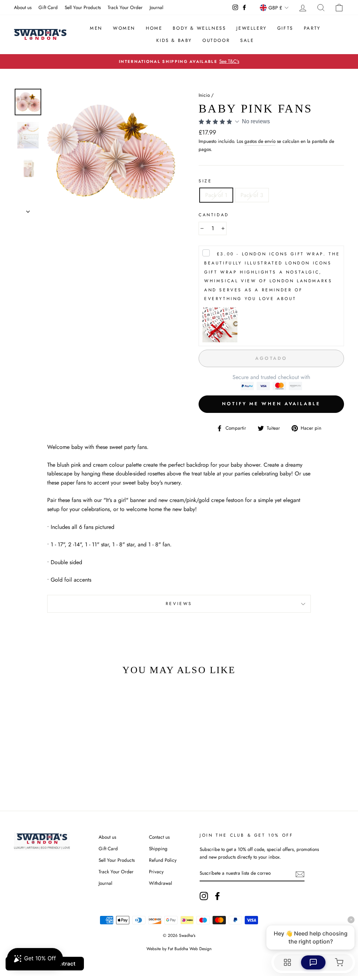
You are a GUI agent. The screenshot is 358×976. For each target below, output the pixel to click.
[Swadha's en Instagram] (204, 896)
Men (96, 28)
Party (312, 28)
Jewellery (251, 28)
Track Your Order (125, 7)
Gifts (285, 28)
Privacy (156, 871)
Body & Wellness (199, 28)
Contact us (159, 836)
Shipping (158, 848)
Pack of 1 (216, 195)
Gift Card (48, 7)
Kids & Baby (174, 40)
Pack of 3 (252, 195)
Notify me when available (271, 403)
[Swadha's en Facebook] (217, 896)
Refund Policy (163, 860)
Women (124, 28)
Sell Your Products (83, 7)
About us (22, 7)
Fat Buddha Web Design (190, 949)
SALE (247, 40)
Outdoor (216, 40)
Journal (156, 7)
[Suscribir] (300, 873)
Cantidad (214, 215)
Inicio (204, 95)
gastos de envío (259, 141)
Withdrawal (160, 883)
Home (154, 28)
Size (205, 181)
